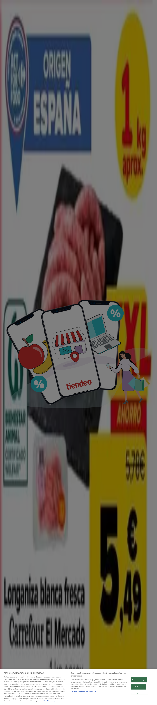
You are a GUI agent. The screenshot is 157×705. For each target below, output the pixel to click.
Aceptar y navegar (139, 680)
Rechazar (138, 687)
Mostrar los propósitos (139, 694)
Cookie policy (49, 701)
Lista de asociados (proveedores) (84, 691)
